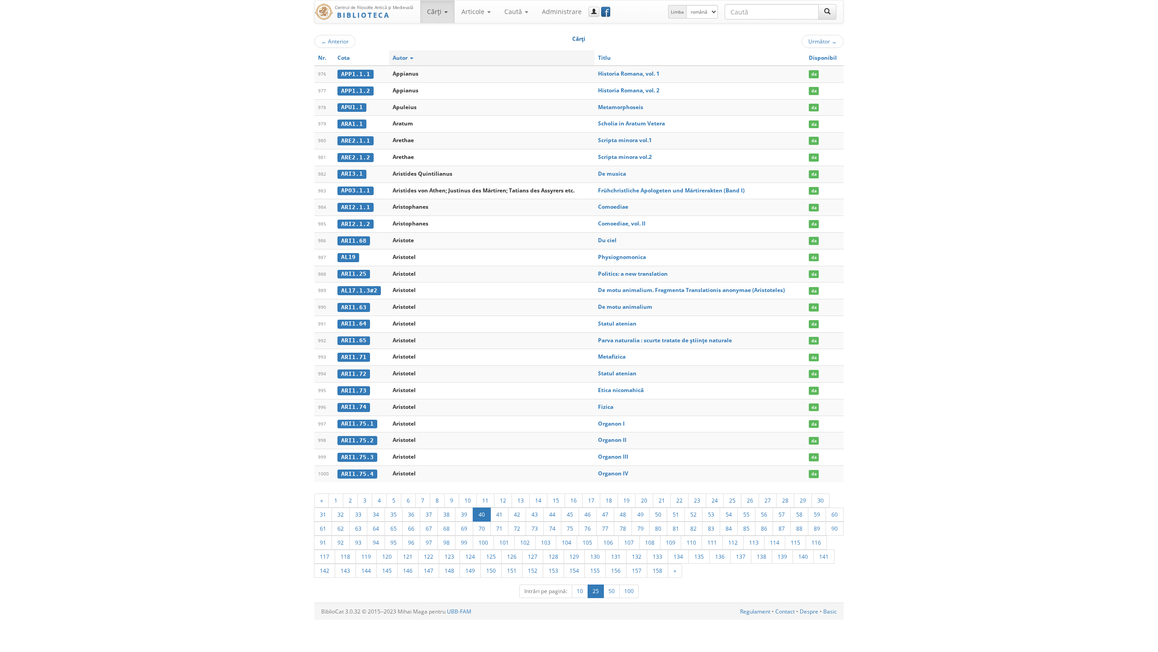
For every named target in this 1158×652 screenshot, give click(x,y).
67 (429, 528)
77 (605, 528)
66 (411, 528)
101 (504, 542)
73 (535, 528)
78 (623, 528)
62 (340, 528)
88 (799, 528)
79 (640, 528)
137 (740, 556)
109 (670, 542)
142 (324, 570)
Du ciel (607, 240)
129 (574, 556)
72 (517, 528)
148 (449, 570)
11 (485, 500)
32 (340, 514)
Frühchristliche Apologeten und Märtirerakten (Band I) (671, 190)
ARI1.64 (353, 323)
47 (605, 514)
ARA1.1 (352, 123)
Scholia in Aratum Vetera (631, 123)
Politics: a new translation (633, 274)
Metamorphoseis (620, 107)
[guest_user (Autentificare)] (593, 12)
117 (324, 556)
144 (366, 570)
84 (729, 528)
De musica (612, 173)
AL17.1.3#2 (359, 290)
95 (393, 542)
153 (553, 570)
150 (491, 570)
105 (587, 542)
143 (345, 570)
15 (556, 500)
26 (750, 500)
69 (464, 528)
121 (408, 556)
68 (446, 528)
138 (761, 556)
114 (774, 542)
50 (658, 514)
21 (662, 500)
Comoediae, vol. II (621, 223)
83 (711, 528)
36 (411, 514)
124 (470, 556)
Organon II (612, 440)
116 (816, 542)
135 (699, 556)
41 (499, 514)
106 (608, 542)
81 (676, 528)
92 (340, 542)
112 (733, 542)
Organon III (613, 456)
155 (595, 570)
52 (693, 514)
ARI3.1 (352, 173)
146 (408, 570)
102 (525, 542)
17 (591, 500)
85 (746, 528)
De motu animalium (625, 307)
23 (697, 500)
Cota (343, 58)
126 (512, 556)
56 (764, 514)
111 (712, 542)
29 (803, 500)
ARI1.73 (353, 390)
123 (449, 556)
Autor (401, 58)
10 (468, 500)
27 (767, 500)
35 (393, 514)
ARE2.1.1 (355, 140)
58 (799, 514)
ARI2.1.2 (355, 224)
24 (715, 500)
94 (376, 542)
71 (499, 528)
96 (411, 542)
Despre (809, 611)
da (814, 74)
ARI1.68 (353, 240)
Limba (677, 12)
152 (532, 570)
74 (552, 528)
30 (820, 500)
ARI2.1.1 (355, 207)
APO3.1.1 (355, 190)
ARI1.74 (353, 406)
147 (428, 570)
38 (446, 514)
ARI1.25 (353, 273)
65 (393, 528)
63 (358, 528)
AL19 (348, 257)
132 (636, 556)
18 (609, 500)
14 (538, 500)
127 (532, 556)
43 (535, 514)
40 (482, 514)
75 (570, 528)
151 (512, 570)
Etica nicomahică (621, 390)
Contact (785, 611)
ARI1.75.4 (357, 473)
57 (781, 514)
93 (358, 542)
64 (376, 528)
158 (657, 570)
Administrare (562, 11)
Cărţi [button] (435, 11)
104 (566, 542)
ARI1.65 (353, 340)
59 (817, 514)
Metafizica (612, 356)
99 (464, 542)
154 (574, 570)
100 (483, 542)
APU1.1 (352, 107)
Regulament (755, 611)
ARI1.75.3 (357, 457)
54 (729, 514)
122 (428, 556)
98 (446, 542)
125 (491, 556)
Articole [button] (473, 11)
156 (616, 570)
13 (520, 500)
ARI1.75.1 (357, 423)
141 (824, 556)
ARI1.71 (353, 357)
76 (587, 528)
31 (323, 514)
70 (482, 528)
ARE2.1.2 (355, 157)
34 (376, 514)
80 (658, 528)
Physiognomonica (622, 257)
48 (623, 514)
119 (366, 556)
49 (640, 514)
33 (358, 514)
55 (746, 514)
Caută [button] (514, 11)
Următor (822, 41)
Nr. (322, 58)
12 (503, 500)
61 (323, 528)
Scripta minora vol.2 (625, 157)
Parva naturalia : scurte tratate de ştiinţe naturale (665, 340)
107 (629, 542)
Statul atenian (617, 323)
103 (546, 542)
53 (711, 514)
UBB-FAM (459, 611)
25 (732, 500)
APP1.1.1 (355, 74)
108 (650, 542)
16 (573, 500)
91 (323, 542)
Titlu (604, 58)
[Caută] (827, 11)
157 (636, 570)
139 (782, 556)
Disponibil (823, 58)
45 (570, 514)
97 (429, 542)
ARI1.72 (353, 373)
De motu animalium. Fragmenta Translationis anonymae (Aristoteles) (691, 290)
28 (785, 500)
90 (834, 528)
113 (754, 542)
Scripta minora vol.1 (625, 140)
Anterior (335, 41)
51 (676, 514)
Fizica (605, 407)
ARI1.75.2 (357, 440)
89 (817, 528)
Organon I (611, 423)
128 (553, 556)
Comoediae (613, 207)
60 (834, 514)
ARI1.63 (353, 307)
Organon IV (613, 473)
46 (587, 514)
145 (387, 570)
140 (803, 556)
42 (517, 514)
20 (644, 500)
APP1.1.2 (355, 90)
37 (429, 514)
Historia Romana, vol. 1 (629, 73)
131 (616, 556)
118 (345, 556)
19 (626, 500)
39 (464, 514)
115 (795, 542)
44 (552, 514)
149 (470, 570)
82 (693, 528)
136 (720, 556)
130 (595, 556)
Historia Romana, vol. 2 (629, 90)
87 (781, 528)
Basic (830, 611)
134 (678, 556)
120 (387, 556)
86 (764, 528)
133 (657, 556)
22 (679, 500)
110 (691, 542)
